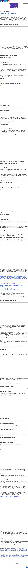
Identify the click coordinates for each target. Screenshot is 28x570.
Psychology (21, 553)
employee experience (24, 275)
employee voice (6, 278)
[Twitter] (5, 1)
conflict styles (8, 550)
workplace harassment (21, 555)
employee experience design (4, 276)
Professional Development (7, 281)
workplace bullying (2, 555)
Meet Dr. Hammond (11, 4)
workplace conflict (8, 555)
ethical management (24, 278)
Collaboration (6, 549)
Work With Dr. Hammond (15, 5)
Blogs (3, 548)
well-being (23, 554)
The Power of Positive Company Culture (8, 13)
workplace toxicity (16, 556)
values (23, 282)
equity (15, 278)
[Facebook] (1, 1)
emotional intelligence (13, 550)
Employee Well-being (11, 278)
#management (14, 548)
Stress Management (10, 554)
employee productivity (20, 277)
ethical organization (2, 279)
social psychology (4, 554)
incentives (19, 279)
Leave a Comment (12, 283)
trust (21, 282)
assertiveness (2, 549)
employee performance (13, 277)
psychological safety (14, 281)
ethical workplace (8, 279)
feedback (16, 279)
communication (2, 274)
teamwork (19, 554)
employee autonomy (23, 274)
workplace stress (11, 556)
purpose (19, 281)
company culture (7, 274)
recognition (1, 282)
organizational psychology (3, 553)
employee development (3, 275)
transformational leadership (16, 282)
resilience (25, 553)
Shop (10, 563)
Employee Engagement (17, 275)
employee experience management (13, 276)
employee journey (20, 276)
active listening (19, 548)
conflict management (22, 549)
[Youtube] (8, 1)
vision (4, 283)
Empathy (18, 550)
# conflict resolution (9, 548)
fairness (14, 279)
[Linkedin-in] (7, 1)
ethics (12, 279)
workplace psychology (6, 556)
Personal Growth (10, 553)
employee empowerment (10, 275)
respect (4, 282)
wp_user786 (10, 15)
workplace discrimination (14, 555)
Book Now (17, 563)
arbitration (22, 548)
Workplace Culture (7, 283)
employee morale (7, 277)
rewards (7, 282)
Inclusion (22, 279)
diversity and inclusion (16, 274)
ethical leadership (18, 278)
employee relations (22, 550)
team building (10, 282)
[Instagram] (3, 1)
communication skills (11, 549)
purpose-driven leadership (24, 281)
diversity (12, 274)
